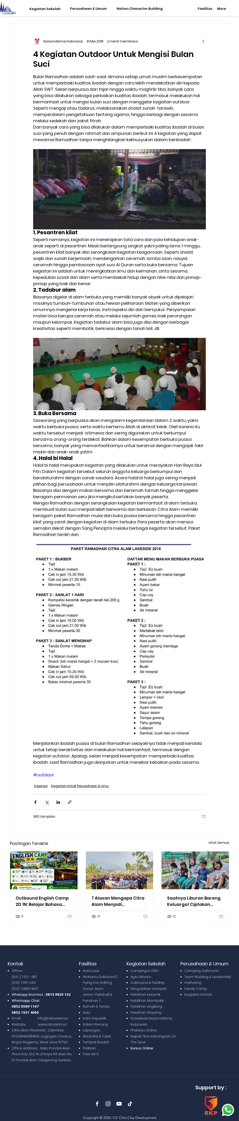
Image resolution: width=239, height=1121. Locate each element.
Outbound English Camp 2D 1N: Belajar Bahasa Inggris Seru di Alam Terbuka (42, 901)
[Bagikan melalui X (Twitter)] (47, 802)
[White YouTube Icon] (119, 1103)
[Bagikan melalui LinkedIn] (58, 802)
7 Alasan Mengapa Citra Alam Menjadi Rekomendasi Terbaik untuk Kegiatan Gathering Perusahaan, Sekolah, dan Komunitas (118, 901)
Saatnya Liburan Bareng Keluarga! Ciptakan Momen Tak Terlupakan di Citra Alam (194, 901)
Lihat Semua (219, 842)
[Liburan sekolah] (195, 870)
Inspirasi (41, 786)
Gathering (192, 982)
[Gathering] (119, 870)
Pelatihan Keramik (145, 994)
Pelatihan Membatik (147, 1000)
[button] (44, 9)
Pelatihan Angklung (146, 1006)
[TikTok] (130, 1103)
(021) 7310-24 (22, 982)
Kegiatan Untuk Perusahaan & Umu (80, 786)
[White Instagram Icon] (108, 1103)
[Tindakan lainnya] (203, 41)
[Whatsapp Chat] (227, 1109)
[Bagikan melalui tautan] (69, 802)
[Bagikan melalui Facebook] (35, 802)
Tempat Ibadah (96, 1042)
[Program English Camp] (43, 870)
